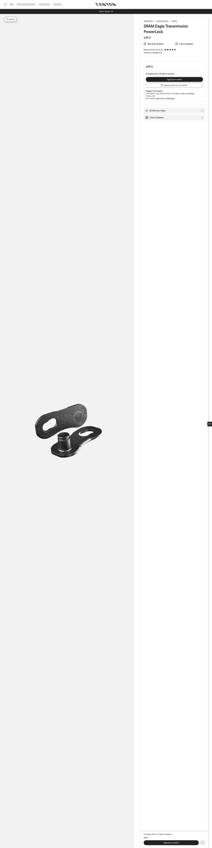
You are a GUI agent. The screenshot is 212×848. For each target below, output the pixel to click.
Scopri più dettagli (187, 93)
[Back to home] (106, 4)
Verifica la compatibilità (153, 52)
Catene (174, 21)
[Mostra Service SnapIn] (209, 424)
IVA (153, 96)
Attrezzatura (148, 21)
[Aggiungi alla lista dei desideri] (202, 842)
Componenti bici (162, 21)
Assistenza (57, 4)
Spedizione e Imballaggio (165, 98)
